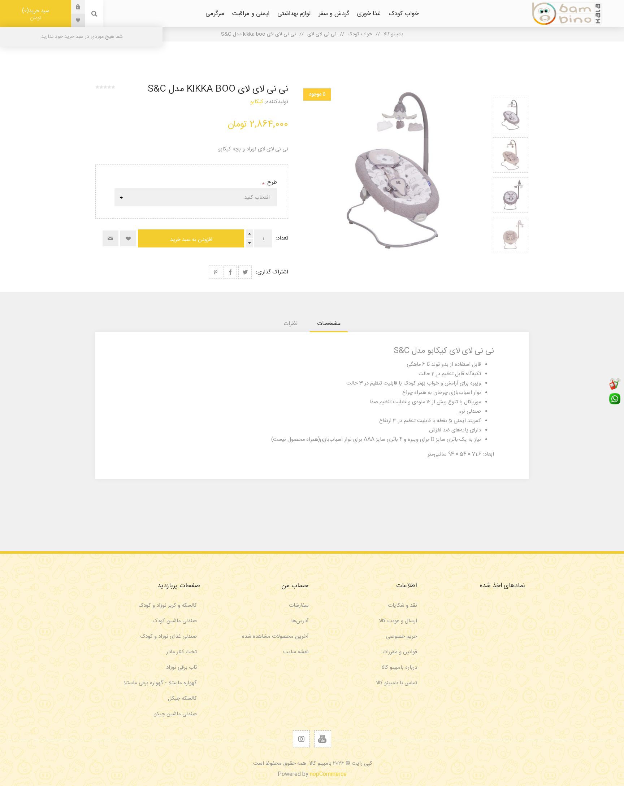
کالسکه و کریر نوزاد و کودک (167, 605)
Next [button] (510, 260)
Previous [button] (510, 89)
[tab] (329, 323)
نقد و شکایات (402, 605)
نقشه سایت (296, 652)
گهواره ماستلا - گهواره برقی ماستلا (160, 683)
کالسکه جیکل (182, 698)
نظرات (290, 324)
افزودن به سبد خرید (191, 239)
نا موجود (317, 94)
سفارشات (299, 605)
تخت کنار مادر (181, 652)
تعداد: (282, 238)
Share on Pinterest (215, 272)
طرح (271, 182)
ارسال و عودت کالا (398, 620)
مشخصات (329, 324)
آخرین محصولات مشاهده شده (275, 636)
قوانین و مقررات (399, 652)
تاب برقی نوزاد (181, 667)
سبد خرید (36, 14)
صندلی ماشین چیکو (175, 714)
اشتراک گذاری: (272, 272)
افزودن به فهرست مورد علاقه (128, 238)
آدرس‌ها (300, 620)
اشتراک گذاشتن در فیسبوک (230, 272)
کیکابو (256, 101)
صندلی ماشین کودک (174, 620)
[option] (511, 115)
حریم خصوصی (401, 636)
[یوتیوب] (322, 738)
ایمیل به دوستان (110, 238)
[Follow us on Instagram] (301, 738)
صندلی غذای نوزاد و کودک (168, 636)
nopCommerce (328, 774)
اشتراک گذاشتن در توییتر (245, 272)
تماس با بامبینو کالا (396, 683)
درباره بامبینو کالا (399, 667)
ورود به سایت (72, 7)
